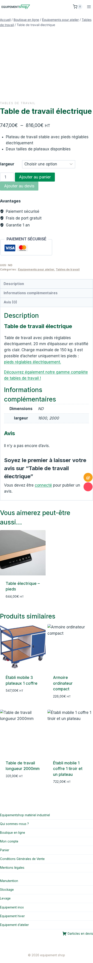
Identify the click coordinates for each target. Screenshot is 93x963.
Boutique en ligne (12, 832)
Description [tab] (14, 284)
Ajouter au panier (35, 177)
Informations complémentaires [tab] (31, 293)
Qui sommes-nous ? (14, 824)
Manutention (9, 881)
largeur (7, 164)
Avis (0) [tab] (10, 302)
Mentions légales (12, 867)
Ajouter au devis (19, 186)
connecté (43, 485)
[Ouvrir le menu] (89, 6)
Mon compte (9, 841)
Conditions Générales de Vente (22, 859)
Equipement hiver (12, 916)
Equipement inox (12, 907)
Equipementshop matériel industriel (25, 815)
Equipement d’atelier (14, 925)
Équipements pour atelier (36, 269)
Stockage (7, 889)
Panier (4, 850)
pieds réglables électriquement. (32, 362)
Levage (5, 898)
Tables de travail (17, 103)
